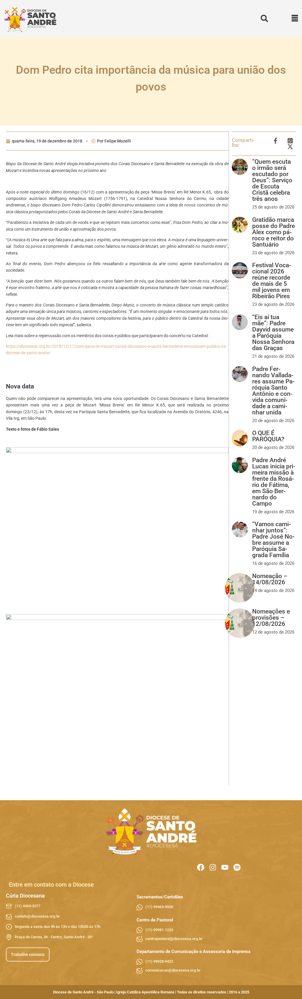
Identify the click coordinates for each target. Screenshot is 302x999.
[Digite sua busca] (264, 18)
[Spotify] (237, 867)
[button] (295, 19)
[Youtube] (224, 867)
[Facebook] (200, 867)
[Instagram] (212, 867)
